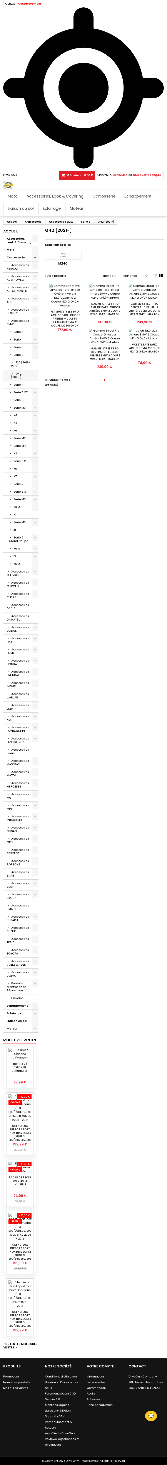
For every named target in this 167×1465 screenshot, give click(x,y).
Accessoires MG (18, 796)
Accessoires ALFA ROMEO (18, 278)
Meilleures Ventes (19, 1040)
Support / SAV (55, 1416)
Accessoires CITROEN (18, 584)
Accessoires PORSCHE (18, 863)
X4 (15, 415)
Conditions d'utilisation (61, 1376)
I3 (14, 556)
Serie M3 (19, 408)
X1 (14, 514)
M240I (63, 263)
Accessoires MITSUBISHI (18, 818)
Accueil (10, 231)
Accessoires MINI (18, 807)
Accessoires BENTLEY (18, 311)
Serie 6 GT (20, 461)
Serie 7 (18, 484)
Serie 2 (18, 355)
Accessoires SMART (18, 907)
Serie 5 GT (20, 392)
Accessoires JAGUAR (18, 696)
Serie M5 (19, 499)
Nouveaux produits (16, 1382)
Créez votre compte (147, 175)
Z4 (15, 423)
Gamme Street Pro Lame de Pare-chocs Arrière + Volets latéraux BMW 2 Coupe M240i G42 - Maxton (65, 320)
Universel (17, 998)
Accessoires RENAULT (18, 267)
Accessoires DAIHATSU (18, 618)
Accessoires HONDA (18, 662)
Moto (11, 250)
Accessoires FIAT (18, 640)
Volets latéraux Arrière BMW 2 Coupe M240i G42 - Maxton (144, 348)
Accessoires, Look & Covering (19, 240)
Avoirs (91, 1393)
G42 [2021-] (16, 375)
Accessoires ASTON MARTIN (18, 289)
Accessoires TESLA (18, 940)
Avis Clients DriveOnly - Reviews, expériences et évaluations (62, 1439)
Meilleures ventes (15, 1388)
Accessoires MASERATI (18, 762)
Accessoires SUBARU (18, 918)
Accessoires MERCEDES (18, 785)
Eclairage (14, 1013)
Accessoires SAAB (18, 874)
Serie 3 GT (20, 492)
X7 (15, 476)
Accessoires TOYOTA (18, 952)
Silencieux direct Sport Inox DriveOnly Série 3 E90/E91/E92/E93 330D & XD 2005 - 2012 (20, 1255)
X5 (15, 469)
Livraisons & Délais (58, 1410)
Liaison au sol (17, 1021)
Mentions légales (57, 1405)
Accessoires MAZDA (18, 773)
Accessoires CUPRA (18, 595)
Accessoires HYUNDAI (18, 673)
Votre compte (100, 1366)
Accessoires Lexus (18, 751)
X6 (15, 430)
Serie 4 (18, 385)
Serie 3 (18, 347)
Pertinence (135, 276)
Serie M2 (19, 438)
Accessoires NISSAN (18, 829)
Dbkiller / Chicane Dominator (20, 1067)
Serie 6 (18, 400)
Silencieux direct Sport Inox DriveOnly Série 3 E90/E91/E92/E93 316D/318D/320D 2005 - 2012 (20, 1136)
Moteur (12, 1029)
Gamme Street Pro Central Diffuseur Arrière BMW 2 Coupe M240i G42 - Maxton (144, 309)
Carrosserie (16, 257)
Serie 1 (17, 339)
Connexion (120, 175)
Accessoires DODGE (18, 629)
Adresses (93, 1399)
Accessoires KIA (18, 718)
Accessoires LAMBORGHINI (18, 729)
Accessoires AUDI (18, 300)
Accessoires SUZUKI (18, 929)
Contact (10, 3)
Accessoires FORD (18, 651)
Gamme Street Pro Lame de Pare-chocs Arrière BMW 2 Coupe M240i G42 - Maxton (104, 309)
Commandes (96, 1388)
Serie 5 (18, 332)
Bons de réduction (100, 1405)
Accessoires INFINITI (18, 684)
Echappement (17, 1006)
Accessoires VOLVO (18, 974)
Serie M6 (19, 522)
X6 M (16, 564)
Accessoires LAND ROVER (18, 740)
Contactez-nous (30, 3)
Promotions (11, 1376)
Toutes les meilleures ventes (20, 1346)
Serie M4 (19, 446)
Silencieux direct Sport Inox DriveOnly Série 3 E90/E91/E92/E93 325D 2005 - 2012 (20, 1320)
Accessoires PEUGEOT (18, 851)
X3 (15, 453)
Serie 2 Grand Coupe (18, 539)
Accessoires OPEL (18, 840)
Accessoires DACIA (18, 606)
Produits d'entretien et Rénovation (16, 986)
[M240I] (63, 255)
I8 (14, 530)
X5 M (16, 549)
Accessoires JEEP (18, 707)
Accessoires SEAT (18, 885)
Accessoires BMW (18, 322)
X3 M (16, 507)
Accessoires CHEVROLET (18, 573)
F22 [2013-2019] (20, 364)
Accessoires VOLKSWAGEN (18, 963)
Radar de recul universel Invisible (20, 1181)
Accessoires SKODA (18, 896)
